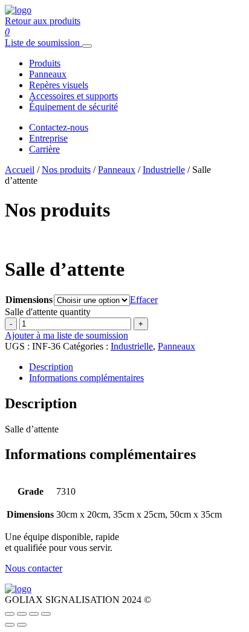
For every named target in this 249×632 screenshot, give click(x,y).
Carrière (44, 149)
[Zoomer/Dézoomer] (10, 614)
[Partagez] (34, 614)
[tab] (136, 367)
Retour (42, 21)
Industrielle (164, 170)
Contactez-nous (58, 127)
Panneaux (47, 74)
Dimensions (29, 300)
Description (51, 367)
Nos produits (66, 170)
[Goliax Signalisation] (18, 10)
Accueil (19, 170)
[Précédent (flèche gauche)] (10, 625)
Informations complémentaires (86, 378)
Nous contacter (33, 568)
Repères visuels (58, 85)
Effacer (144, 300)
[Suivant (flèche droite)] (22, 625)
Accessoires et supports (73, 96)
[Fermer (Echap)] (46, 614)
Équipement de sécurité (73, 107)
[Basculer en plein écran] (22, 614)
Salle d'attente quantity (48, 312)
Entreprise (48, 138)
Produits (44, 63)
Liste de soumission (42, 42)
